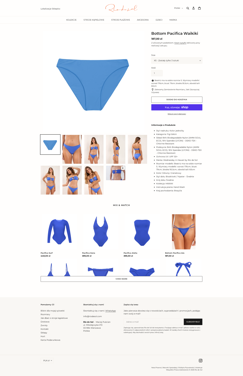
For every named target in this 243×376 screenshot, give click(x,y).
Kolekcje (199, 368)
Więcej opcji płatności (177, 114)
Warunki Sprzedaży (170, 368)
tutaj (161, 332)
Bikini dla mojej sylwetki (53, 310)
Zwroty (44, 325)
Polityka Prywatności (186, 368)
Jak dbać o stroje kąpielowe (54, 318)
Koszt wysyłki (180, 43)
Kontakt (45, 329)
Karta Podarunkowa (50, 340)
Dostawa (45, 321)
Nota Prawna (156, 368)
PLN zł (46, 360)
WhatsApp (110, 310)
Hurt (43, 336)
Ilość (153, 68)
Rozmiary (45, 314)
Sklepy (44, 332)
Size (153, 55)
